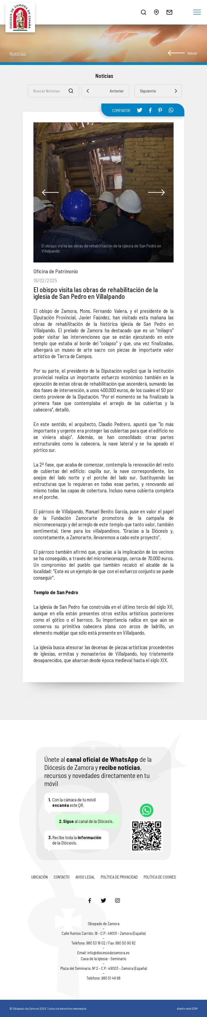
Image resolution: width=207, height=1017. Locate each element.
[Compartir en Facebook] (150, 110)
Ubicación (39, 876)
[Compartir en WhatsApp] (171, 109)
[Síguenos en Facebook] (89, 900)
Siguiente (148, 90)
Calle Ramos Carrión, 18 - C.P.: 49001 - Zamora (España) (104, 933)
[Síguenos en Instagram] (117, 900)
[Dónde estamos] (156, 12)
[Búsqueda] (143, 12)
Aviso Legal (85, 876)
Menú (197, 12)
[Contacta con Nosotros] (169, 12)
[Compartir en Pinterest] (160, 110)
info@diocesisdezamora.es (108, 952)
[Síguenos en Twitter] (103, 900)
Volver (192, 53)
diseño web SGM (187, 1008)
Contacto (62, 876)
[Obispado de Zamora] (21, 12)
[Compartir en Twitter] (139, 109)
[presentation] (50, 192)
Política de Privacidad (119, 876)
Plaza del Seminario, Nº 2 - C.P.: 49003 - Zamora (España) (103, 968)
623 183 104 (146, 810)
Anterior (117, 90)
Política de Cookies (160, 876)
